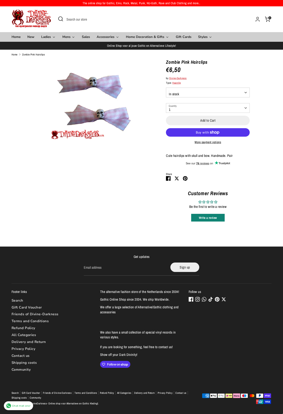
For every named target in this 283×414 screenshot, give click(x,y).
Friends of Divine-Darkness (35, 314)
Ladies (46, 37)
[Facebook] (191, 299)
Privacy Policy (23, 348)
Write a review (208, 218)
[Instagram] (197, 299)
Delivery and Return (29, 342)
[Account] (257, 19)
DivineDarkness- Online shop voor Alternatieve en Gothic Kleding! (64, 403)
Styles (203, 37)
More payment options (208, 142)
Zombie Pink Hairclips (33, 54)
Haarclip (176, 82)
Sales (86, 37)
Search (17, 300)
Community (21, 369)
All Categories (24, 335)
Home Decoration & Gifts (145, 37)
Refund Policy (23, 328)
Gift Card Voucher (27, 307)
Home (16, 37)
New (30, 37)
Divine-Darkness (178, 78)
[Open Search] (60, 19)
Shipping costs (24, 362)
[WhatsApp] (204, 299)
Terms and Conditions (30, 321)
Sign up (185, 267)
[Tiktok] (210, 299)
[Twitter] (223, 299)
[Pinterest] (217, 299)
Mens (66, 37)
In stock (174, 94)
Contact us (21, 355)
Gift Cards (183, 37)
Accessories (106, 37)
